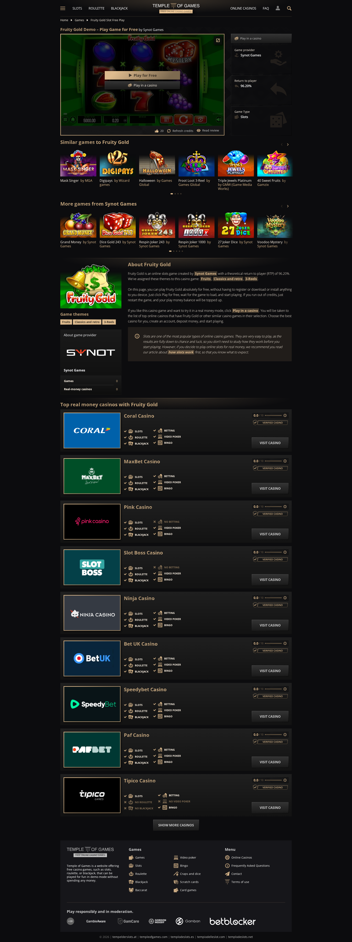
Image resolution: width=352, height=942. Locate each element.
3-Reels (251, 279)
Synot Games (205, 273)
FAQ (266, 8)
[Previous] (281, 144)
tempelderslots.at (124, 937)
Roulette (96, 8)
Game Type (242, 112)
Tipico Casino (140, 780)
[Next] (287, 144)
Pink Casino (138, 507)
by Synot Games (151, 29)
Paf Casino (136, 735)
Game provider (244, 50)
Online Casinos (243, 8)
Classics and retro (228, 279)
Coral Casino (139, 416)
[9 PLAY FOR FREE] (78, 163)
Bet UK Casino (141, 644)
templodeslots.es (182, 937)
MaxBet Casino (142, 461)
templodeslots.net (240, 937)
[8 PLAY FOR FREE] (196, 163)
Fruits (206, 279)
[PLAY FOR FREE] (118, 163)
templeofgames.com (153, 937)
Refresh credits (183, 131)
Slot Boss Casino (143, 552)
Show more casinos (176, 825)
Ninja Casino (139, 598)
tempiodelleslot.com (211, 937)
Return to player (245, 81)
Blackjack (119, 8)
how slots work (180, 352)
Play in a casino (250, 38)
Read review (210, 130)
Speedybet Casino (145, 689)
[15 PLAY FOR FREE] (157, 163)
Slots (77, 8)
